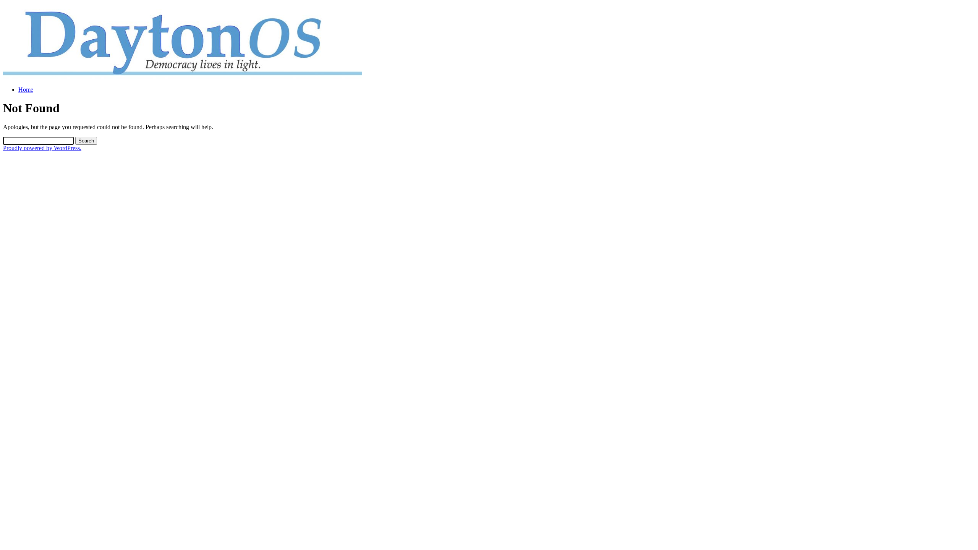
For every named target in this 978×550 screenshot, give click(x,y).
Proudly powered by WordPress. (42, 148)
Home (25, 89)
